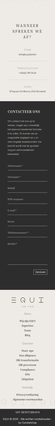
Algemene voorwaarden (27, 399)
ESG (27, 374)
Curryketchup (29, 422)
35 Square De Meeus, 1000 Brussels (27, 91)
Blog (27, 335)
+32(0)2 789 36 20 (27, 72)
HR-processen (27, 364)
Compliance (27, 369)
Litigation (28, 379)
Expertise (27, 325)
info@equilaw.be (27, 54)
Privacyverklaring (27, 394)
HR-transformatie (27, 360)
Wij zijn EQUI (27, 321)
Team (27, 330)
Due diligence (27, 355)
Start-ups (28, 350)
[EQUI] (7, 6)
